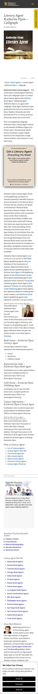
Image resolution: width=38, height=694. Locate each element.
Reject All (19, 690)
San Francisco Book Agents (17, 611)
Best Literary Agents (15, 456)
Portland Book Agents (15, 604)
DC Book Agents (13, 579)
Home (7, 82)
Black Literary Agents (15, 459)
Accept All (19, 679)
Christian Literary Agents (17, 461)
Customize (19, 684)
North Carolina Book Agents (18, 593)
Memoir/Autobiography (14, 544)
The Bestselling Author (16, 649)
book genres (28, 349)
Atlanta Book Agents (15, 561)
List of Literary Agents (16, 448)
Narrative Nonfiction (13, 547)
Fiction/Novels (11, 542)
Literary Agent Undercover (21, 646)
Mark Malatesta (11, 27)
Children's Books (11, 539)
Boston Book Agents (15, 565)
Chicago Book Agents (15, 572)
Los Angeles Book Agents (17, 590)
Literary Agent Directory (16, 464)
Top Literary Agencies (15, 453)
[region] (19, 678)
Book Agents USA (17, 272)
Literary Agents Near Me (16, 451)
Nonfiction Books (12, 550)
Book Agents (16, 82)
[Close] (36, 663)
